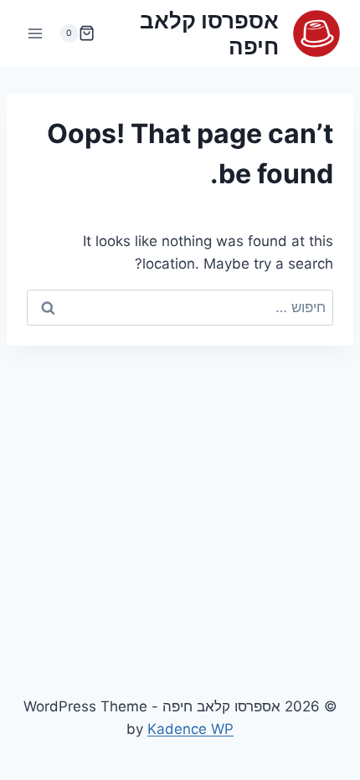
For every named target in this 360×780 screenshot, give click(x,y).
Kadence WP (190, 729)
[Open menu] (35, 33)
